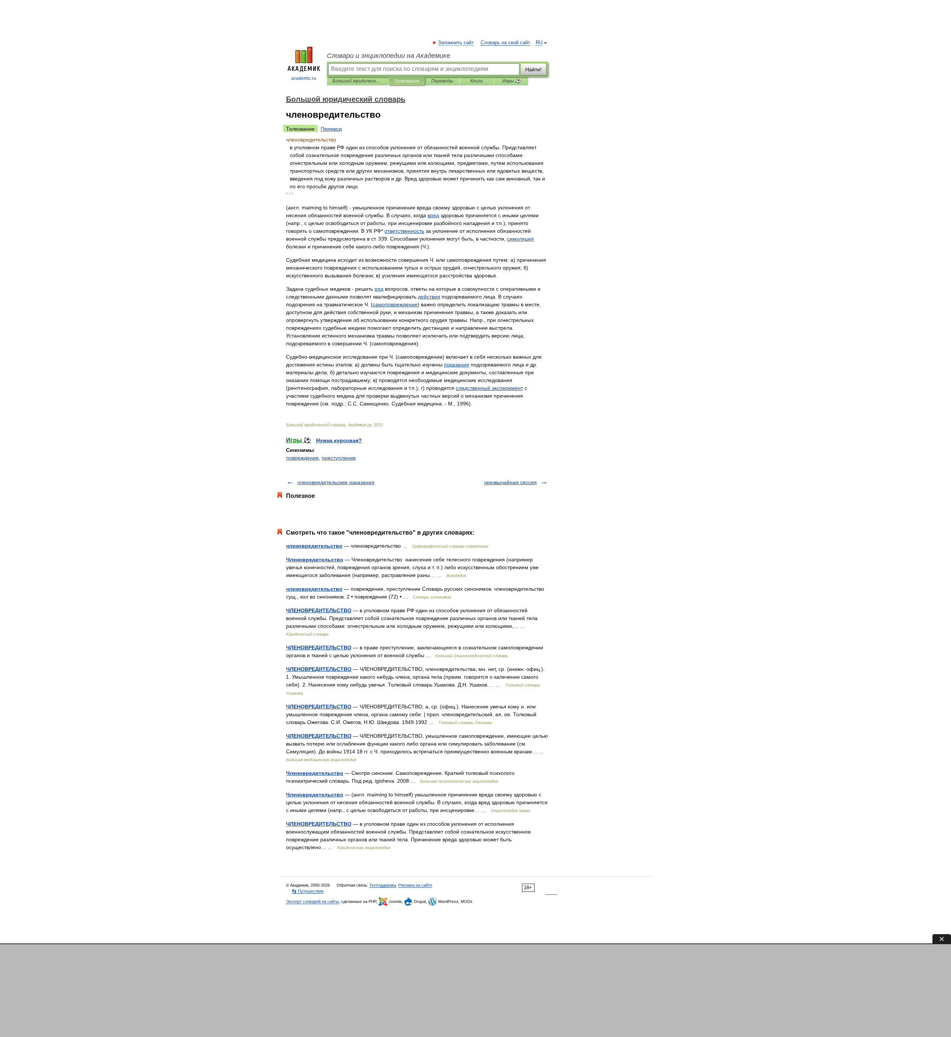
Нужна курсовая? (339, 440)
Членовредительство (314, 559)
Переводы (442, 81)
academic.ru (303, 78)
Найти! (533, 69)
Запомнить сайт (456, 42)
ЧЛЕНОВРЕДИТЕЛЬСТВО (318, 610)
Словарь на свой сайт (505, 42)
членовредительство (314, 546)
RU (539, 42)
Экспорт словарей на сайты (312, 901)
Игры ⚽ (511, 81)
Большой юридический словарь (357, 81)
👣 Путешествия (308, 891)
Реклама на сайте (415, 885)
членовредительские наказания (335, 482)
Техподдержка (382, 885)
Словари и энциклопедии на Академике (388, 55)
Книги (476, 81)
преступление (339, 458)
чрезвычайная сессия (510, 482)
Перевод (331, 129)
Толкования (406, 81)
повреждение (302, 458)
